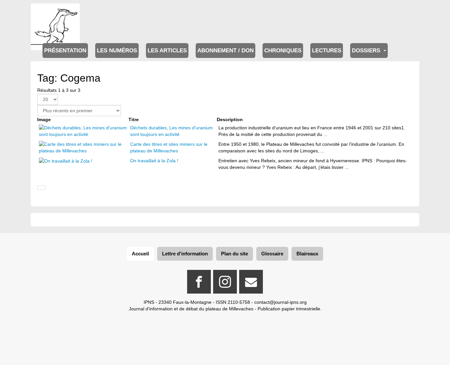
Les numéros (117, 50)
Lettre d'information (185, 253)
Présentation (65, 50)
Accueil (140, 253)
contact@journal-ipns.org (280, 302)
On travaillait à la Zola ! (154, 160)
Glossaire (272, 253)
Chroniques (282, 50)
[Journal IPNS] (55, 12)
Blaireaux (307, 253)
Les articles (167, 50)
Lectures (326, 50)
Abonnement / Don (225, 50)
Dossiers (367, 50)
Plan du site (234, 253)
